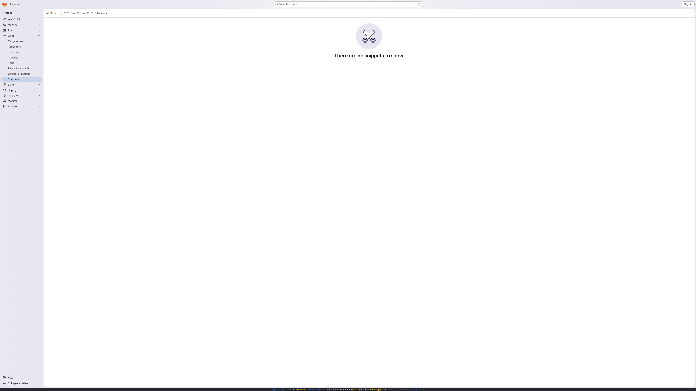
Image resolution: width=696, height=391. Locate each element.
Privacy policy (417, 389)
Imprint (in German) (398, 389)
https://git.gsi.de (280, 389)
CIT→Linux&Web (314, 389)
